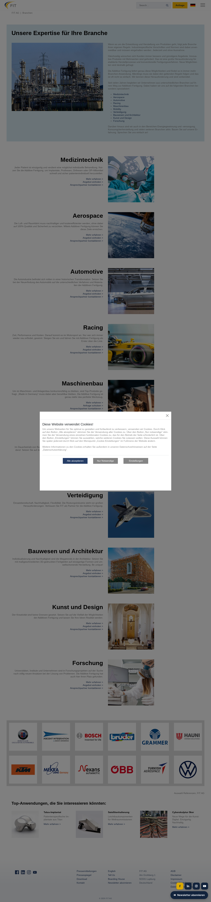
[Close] (167, 415)
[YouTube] (204, 886)
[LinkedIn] (188, 886)
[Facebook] (179, 886)
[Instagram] (196, 886)
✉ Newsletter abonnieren (189, 895)
